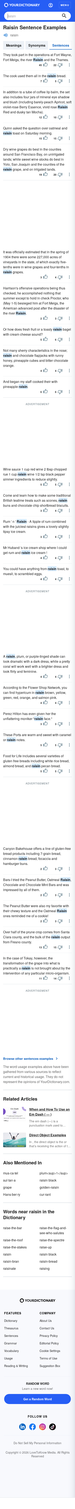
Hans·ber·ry (11, 1194)
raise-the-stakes (15, 1247)
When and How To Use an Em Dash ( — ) (49, 1112)
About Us (46, 1320)
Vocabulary (11, 1351)
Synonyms (36, 45)
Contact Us (47, 1328)
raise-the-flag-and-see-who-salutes (53, 1230)
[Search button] (64, 16)
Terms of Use (48, 1358)
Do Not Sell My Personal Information (37, 1443)
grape (7, 1187)
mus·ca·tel (10, 1173)
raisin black (48, 1180)
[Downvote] (60, 65)
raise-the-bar (12, 1227)
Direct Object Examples (47, 1135)
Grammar (10, 1343)
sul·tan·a (9, 1180)
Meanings (13, 45)
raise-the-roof (13, 1240)
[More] (69, 64)
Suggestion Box (50, 1366)
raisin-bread (48, 1261)
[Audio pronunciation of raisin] (5, 35)
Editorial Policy (49, 1343)
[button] (50, 5)
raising (45, 1268)
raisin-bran (11, 1261)
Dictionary (10, 1320)
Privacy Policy (49, 1336)
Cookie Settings (50, 1351)
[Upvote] (45, 65)
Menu (65, 5)
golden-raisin (49, 1187)
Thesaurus (11, 1328)
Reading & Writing (16, 1366)
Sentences (60, 45)
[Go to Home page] (22, 5)
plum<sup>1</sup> (54, 1173)
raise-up (46, 1247)
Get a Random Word (37, 1399)
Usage (8, 1358)
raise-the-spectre (52, 1240)
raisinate (9, 1268)
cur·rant (45, 1194)
